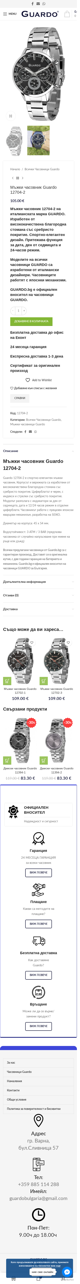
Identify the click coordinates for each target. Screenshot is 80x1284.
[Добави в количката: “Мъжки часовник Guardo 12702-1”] (7, 681)
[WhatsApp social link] (44, 4)
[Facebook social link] (32, 4)
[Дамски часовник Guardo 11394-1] (20, 741)
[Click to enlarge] (10, 116)
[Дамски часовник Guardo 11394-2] (57, 741)
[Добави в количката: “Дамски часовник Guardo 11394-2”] (44, 760)
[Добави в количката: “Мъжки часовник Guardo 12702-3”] (44, 681)
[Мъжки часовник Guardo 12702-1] (20, 661)
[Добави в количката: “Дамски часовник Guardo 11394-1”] (7, 760)
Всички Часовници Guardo (42, 169)
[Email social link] (38, 4)
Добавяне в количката (31, 321)
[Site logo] (40, 14)
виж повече (38, 872)
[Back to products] (17, 178)
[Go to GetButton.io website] (67, 1279)
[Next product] (22, 178)
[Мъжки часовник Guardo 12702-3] (57, 661)
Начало (15, 169)
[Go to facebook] (67, 1272)
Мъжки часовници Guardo (27, 424)
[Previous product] (12, 178)
